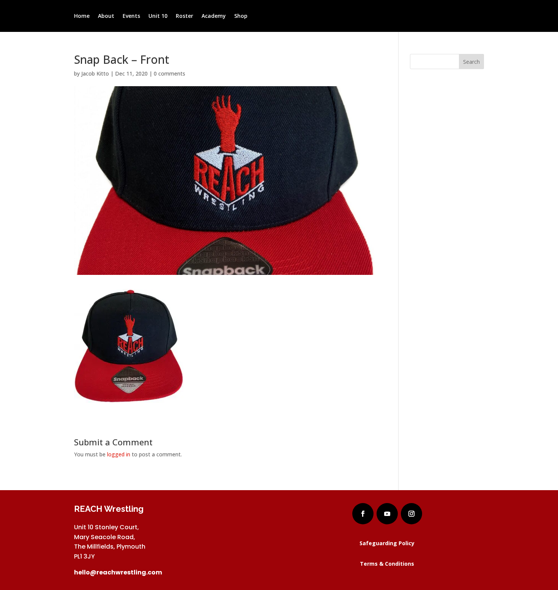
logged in (118, 454)
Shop (240, 16)
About (106, 16)
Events (131, 16)
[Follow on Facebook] (363, 513)
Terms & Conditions (387, 563)
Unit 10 (157, 16)
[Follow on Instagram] (411, 513)
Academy (214, 16)
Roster (184, 16)
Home (82, 16)
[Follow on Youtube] (387, 513)
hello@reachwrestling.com (118, 572)
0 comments (169, 73)
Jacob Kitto (95, 73)
